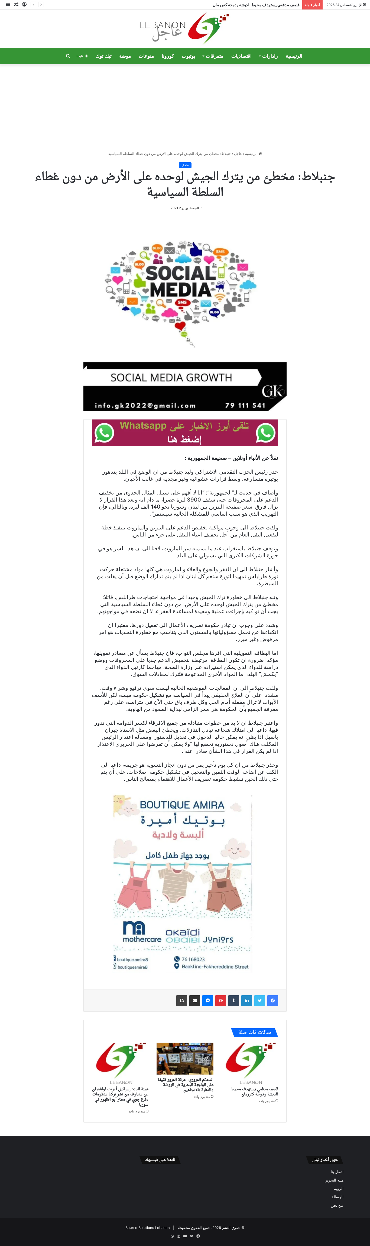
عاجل (238, 153)
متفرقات (214, 56)
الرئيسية (294, 56)
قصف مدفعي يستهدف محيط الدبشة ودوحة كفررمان (256, 4)
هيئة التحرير (334, 1180)
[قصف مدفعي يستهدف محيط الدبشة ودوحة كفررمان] (250, 1063)
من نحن (337, 1205)
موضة (125, 56)
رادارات (270, 56)
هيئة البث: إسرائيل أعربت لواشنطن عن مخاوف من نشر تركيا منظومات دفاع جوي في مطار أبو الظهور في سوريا (120, 1097)
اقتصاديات (241, 56)
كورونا (168, 56)
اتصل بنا (337, 1172)
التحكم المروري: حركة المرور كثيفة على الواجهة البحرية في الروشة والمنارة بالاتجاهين (185, 1085)
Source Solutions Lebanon (147, 1227)
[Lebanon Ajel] (185, 29)
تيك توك (104, 56)
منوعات (146, 56)
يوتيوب (188, 56)
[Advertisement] (185, 107)
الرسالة (337, 1197)
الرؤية (338, 1188)
